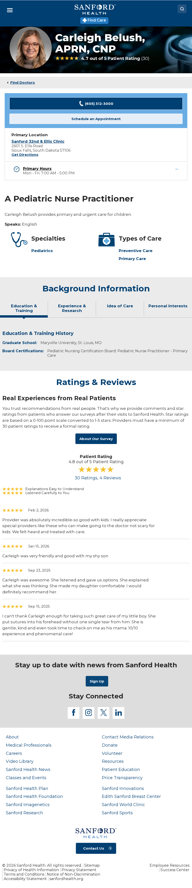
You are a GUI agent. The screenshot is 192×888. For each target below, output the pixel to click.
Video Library (19, 761)
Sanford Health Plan (27, 788)
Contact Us (93, 848)
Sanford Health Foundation (34, 796)
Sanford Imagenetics (28, 804)
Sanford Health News (28, 769)
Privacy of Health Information (31, 870)
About (12, 737)
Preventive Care (135, 250)
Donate (110, 745)
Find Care (96, 20)
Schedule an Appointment (96, 119)
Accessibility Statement (25, 879)
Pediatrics (42, 250)
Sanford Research (24, 812)
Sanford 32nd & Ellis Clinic (37, 141)
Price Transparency (122, 777)
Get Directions (24, 155)
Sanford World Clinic (123, 804)
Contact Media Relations (128, 737)
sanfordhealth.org (66, 879)
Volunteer (112, 753)
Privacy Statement (79, 870)
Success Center (174, 870)
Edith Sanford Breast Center (131, 796)
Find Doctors (22, 82)
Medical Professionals (29, 745)
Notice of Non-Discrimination (73, 874)
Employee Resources (169, 865)
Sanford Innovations (123, 788)
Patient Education (121, 769)
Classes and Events (26, 777)
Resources (113, 761)
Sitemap (92, 865)
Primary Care (132, 258)
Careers (14, 753)
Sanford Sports (117, 812)
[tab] (24, 310)
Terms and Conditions (24, 874)
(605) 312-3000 (99, 103)
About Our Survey (96, 439)
